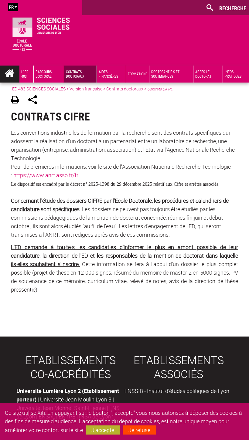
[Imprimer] (17, 101)
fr (11, 7)
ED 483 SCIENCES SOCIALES (39, 89)
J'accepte (102, 430)
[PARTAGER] (34, 101)
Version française (86, 89)
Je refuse (139, 430)
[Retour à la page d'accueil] (41, 33)
